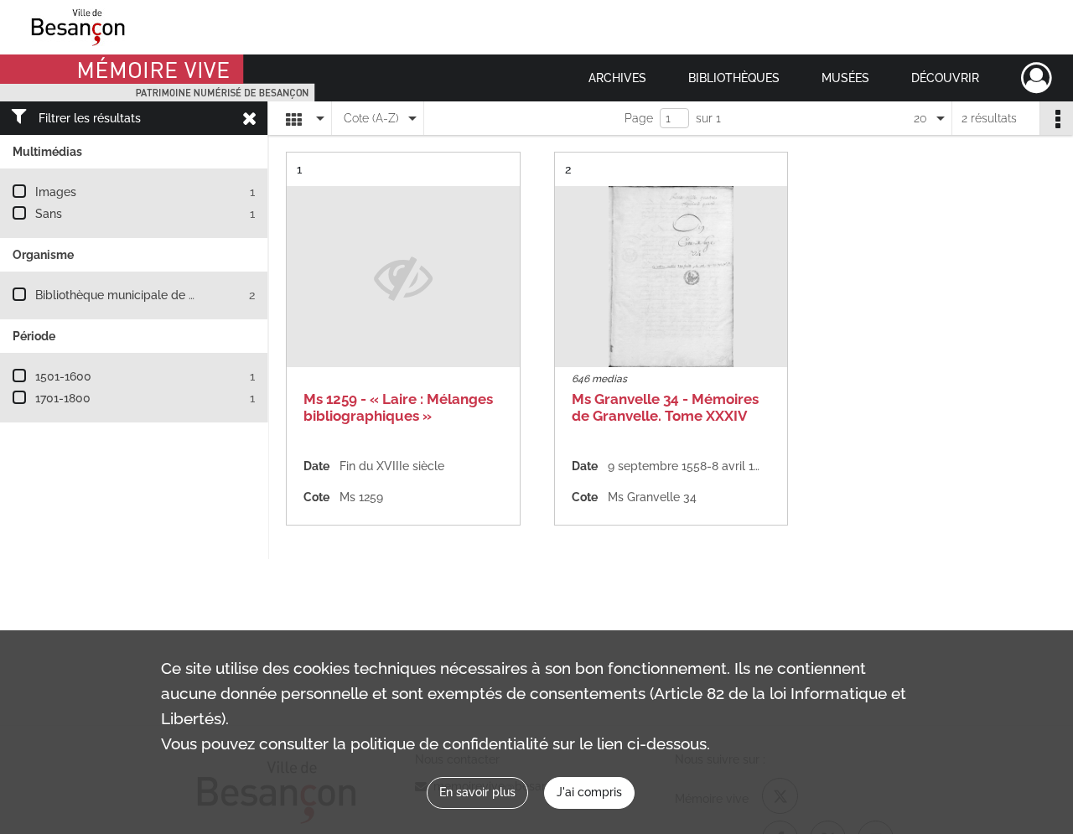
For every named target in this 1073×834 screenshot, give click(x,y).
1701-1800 (63, 398)
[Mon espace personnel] (1036, 77)
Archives (617, 78)
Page (639, 118)
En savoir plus (477, 792)
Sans (48, 213)
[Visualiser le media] (671, 276)
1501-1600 (63, 376)
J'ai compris (589, 792)
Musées (845, 78)
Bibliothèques (734, 78)
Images (55, 192)
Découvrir (945, 78)
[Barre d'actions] (1056, 118)
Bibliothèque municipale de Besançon (138, 295)
